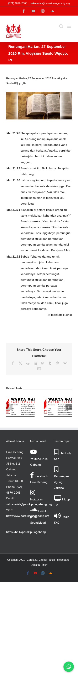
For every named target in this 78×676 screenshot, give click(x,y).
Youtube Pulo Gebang (39, 461)
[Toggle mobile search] (61, 26)
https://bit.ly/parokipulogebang (26, 532)
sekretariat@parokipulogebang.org (50, 3)
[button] (9, 407)
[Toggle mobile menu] (69, 26)
